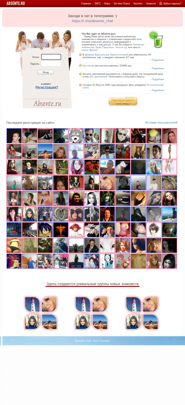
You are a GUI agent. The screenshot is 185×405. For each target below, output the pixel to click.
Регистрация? (47, 87)
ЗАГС (97, 3)
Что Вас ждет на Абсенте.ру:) (98, 33)
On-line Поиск (122, 3)
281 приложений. (98, 76)
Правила (80, 340)
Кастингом (88, 65)
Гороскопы (108, 47)
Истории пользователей (161, 122)
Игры (107, 3)
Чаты (118, 47)
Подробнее (158, 60)
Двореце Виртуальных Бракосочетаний (106, 54)
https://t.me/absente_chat (92, 21)
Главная (86, 3)
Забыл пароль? (171, 3)
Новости (151, 3)
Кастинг (138, 3)
